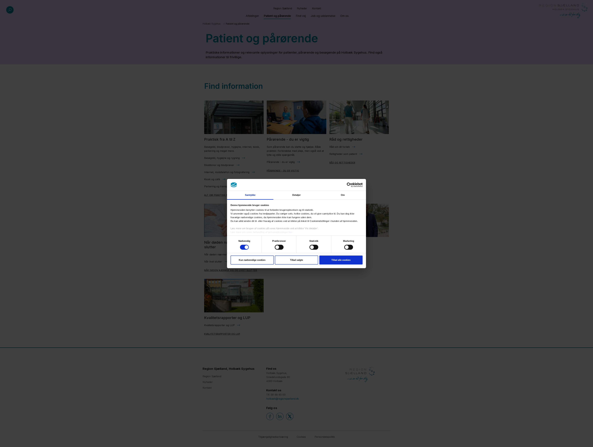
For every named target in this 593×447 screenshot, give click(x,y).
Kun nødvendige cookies (252, 260)
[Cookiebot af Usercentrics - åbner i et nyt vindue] (349, 185)
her (290, 232)
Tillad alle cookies (341, 260)
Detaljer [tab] (296, 195)
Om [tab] (343, 195)
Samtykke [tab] (250, 195)
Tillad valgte (296, 260)
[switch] (279, 247)
